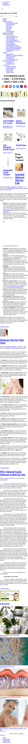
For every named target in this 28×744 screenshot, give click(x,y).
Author (7, 478)
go (17, 16)
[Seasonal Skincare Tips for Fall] (19, 170)
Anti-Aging (7, 348)
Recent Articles (15, 348)
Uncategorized (3, 479)
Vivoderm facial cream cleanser (15, 286)
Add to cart (9, 127)
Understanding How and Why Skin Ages (10, 697)
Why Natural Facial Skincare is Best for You (12, 473)
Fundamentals (11, 188)
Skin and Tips (7, 189)
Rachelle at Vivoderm (10, 186)
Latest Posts (5, 604)
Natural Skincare (19, 188)
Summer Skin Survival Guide (7, 666)
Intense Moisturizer (7, 210)
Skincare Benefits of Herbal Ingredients (9, 635)
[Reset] (15, 16)
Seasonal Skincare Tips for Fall (19, 178)
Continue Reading (4, 326)
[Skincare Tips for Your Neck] (4, 336)
